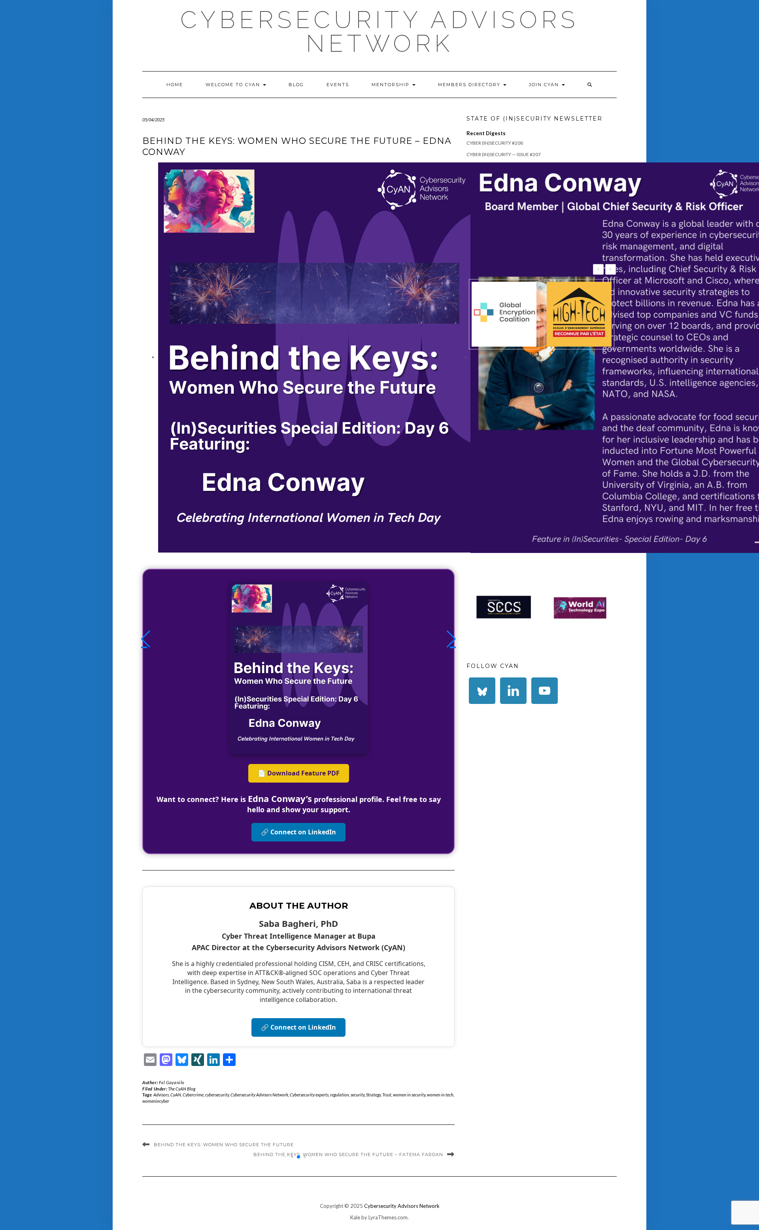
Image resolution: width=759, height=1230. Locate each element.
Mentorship (392, 84)
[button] (145, 639)
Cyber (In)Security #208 (494, 143)
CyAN (175, 1094)
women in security (409, 1094)
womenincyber (155, 1101)
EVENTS (338, 84)
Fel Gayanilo (172, 1082)
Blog (296, 84)
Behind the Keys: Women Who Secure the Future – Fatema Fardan (348, 1154)
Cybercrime (193, 1094)
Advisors (161, 1094)
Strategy (373, 1094)
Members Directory (470, 84)
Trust (386, 1094)
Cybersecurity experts (309, 1094)
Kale (355, 1217)
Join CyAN (545, 84)
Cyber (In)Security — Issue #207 (503, 154)
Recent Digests (486, 133)
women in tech (440, 1094)
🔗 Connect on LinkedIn (298, 832)
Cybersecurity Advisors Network (379, 31)
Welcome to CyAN (234, 84)
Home (174, 84)
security (357, 1094)
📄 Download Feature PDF (299, 773)
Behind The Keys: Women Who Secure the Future (224, 1144)
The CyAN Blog (181, 1088)
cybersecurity (217, 1094)
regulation (339, 1094)
